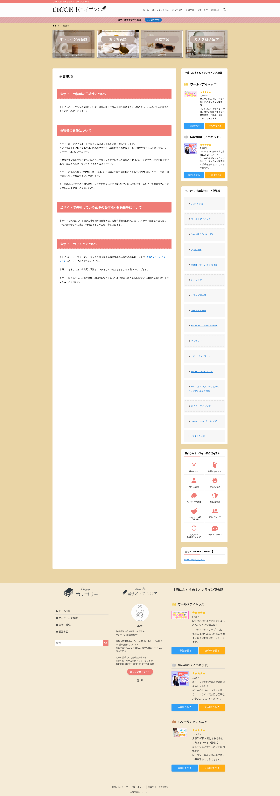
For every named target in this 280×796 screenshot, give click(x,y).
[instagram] (138, 680)
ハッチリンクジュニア (202, 371)
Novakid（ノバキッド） (202, 234)
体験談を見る (194, 125)
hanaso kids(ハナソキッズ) (204, 421)
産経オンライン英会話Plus (204, 264)
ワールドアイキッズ (201, 219)
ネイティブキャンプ (201, 406)
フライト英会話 (197, 436)
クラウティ (196, 341)
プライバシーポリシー (135, 787)
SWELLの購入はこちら (194, 559)
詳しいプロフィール (140, 672)
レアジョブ (196, 280)
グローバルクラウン (201, 356)
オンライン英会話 (68, 618)
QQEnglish (196, 249)
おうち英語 (65, 611)
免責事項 (152, 787)
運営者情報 (163, 787)
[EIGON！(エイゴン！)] (79, 10)
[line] (141, 680)
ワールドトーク (198, 310)
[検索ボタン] (224, 10)
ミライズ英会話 (198, 295)
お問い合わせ (117, 787)
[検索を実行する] (105, 643)
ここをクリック (153, 19)
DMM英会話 (197, 203)
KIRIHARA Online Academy (204, 325)
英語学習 (63, 631)
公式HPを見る (215, 125)
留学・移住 (65, 624)
